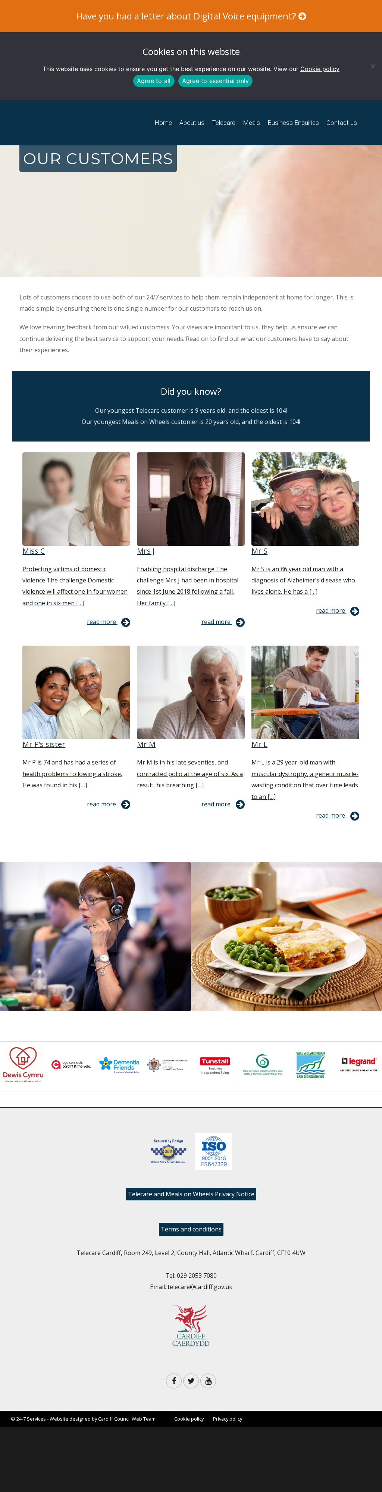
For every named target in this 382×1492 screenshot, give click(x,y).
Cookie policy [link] (319, 69)
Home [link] (163, 122)
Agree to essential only (215, 80)
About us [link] (191, 122)
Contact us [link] (341, 122)
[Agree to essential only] (372, 66)
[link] (84, 134)
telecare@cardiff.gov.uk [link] (199, 1287)
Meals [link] (251, 122)
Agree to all (154, 80)
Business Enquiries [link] (293, 122)
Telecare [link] (223, 122)
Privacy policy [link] (227, 1418)
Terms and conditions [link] (191, 1229)
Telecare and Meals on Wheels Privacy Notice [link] (191, 1194)
